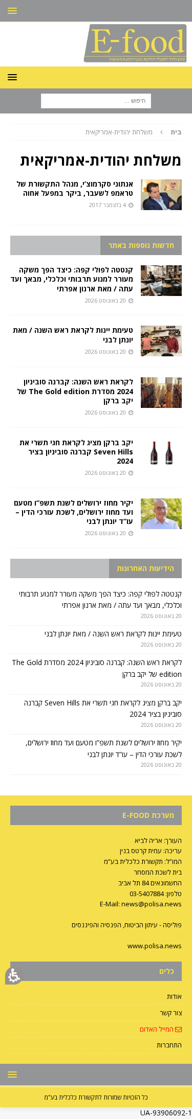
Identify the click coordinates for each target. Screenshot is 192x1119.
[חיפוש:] (96, 100)
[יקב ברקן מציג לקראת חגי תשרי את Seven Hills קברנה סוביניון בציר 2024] (161, 453)
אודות (174, 996)
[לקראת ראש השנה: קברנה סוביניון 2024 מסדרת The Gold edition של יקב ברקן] (161, 392)
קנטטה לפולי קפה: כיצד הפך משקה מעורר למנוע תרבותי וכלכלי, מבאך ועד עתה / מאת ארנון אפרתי (71, 279)
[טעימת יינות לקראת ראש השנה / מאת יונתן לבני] (161, 341)
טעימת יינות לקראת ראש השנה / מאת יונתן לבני (73, 334)
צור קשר (171, 1012)
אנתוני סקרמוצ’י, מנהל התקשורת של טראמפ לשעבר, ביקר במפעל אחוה (74, 188)
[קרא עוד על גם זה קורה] (161, 194)
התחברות (169, 1044)
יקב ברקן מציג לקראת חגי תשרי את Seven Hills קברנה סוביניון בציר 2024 (76, 452)
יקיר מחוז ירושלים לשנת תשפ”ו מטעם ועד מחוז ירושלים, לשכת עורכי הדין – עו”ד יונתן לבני (73, 512)
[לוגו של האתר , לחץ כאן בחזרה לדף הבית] (96, 60)
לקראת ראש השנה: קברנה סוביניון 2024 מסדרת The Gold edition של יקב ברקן (75, 391)
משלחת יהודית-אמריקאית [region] (134, 131)
